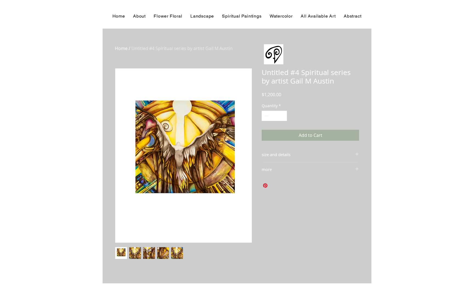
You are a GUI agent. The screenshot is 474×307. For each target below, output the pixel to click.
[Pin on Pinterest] (265, 185)
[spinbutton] (274, 116)
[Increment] (282, 116)
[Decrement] (266, 116)
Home (121, 48)
